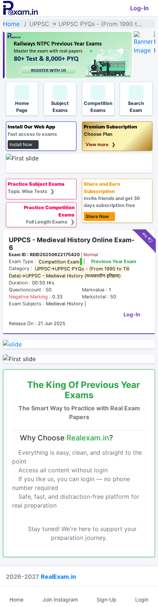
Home (11, 24)
